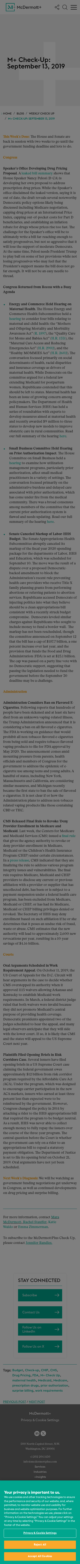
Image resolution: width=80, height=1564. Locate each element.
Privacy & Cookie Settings (40, 1533)
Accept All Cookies (40, 1556)
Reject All (40, 1544)
